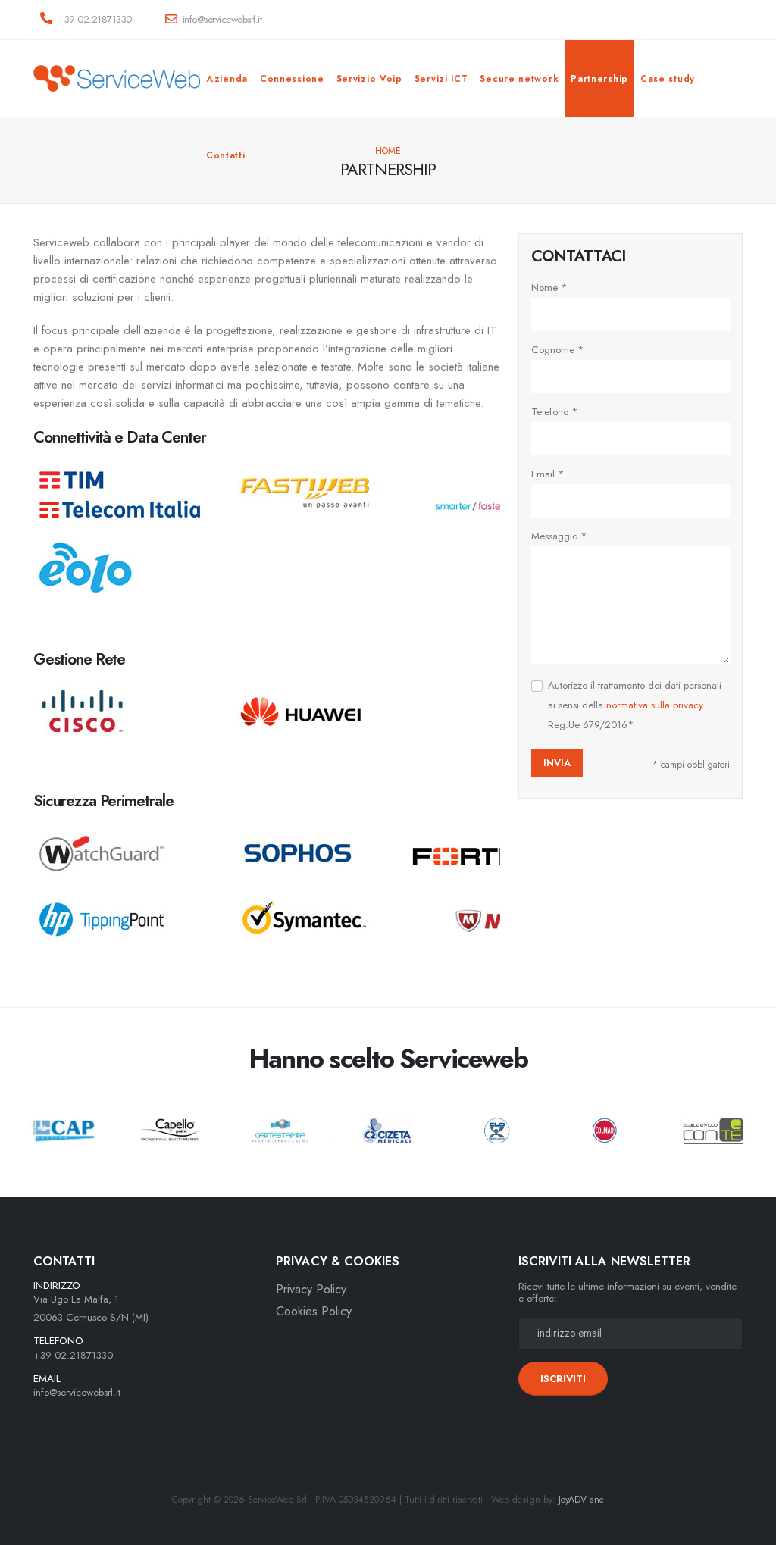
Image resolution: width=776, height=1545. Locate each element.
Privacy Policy (311, 1289)
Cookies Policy (314, 1311)
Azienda (227, 79)
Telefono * (554, 412)
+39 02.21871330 (93, 19)
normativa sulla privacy (654, 705)
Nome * (549, 287)
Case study (667, 79)
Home (388, 151)
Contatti (226, 155)
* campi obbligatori (691, 764)
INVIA (557, 762)
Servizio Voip (369, 79)
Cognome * (557, 349)
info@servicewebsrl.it (76, 1392)
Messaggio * (559, 536)
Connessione (292, 79)
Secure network (519, 79)
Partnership (599, 79)
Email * (548, 474)
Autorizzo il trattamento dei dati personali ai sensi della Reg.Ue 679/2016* (634, 705)
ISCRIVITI (563, 1378)
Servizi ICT (441, 79)
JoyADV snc (581, 1499)
